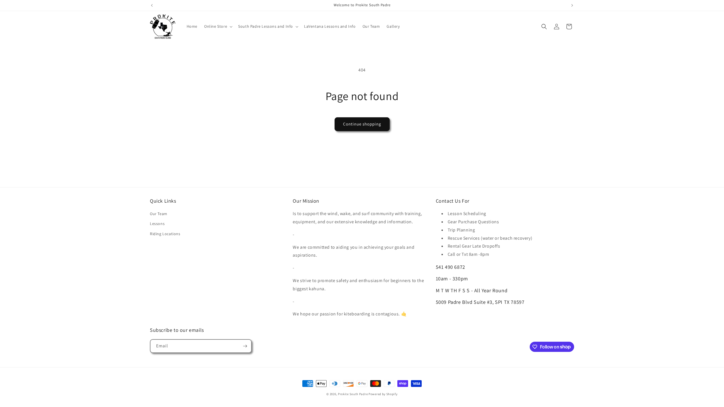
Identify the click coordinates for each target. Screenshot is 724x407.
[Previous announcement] (152, 5)
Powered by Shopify (383, 394)
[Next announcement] (572, 5)
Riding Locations (165, 233)
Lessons (157, 223)
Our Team (158, 213)
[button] (218, 26)
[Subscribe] (245, 346)
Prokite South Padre (353, 394)
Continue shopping (362, 124)
